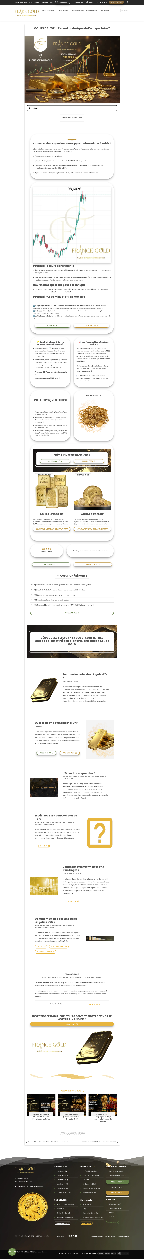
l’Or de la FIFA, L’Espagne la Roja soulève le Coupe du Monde (103, 1118)
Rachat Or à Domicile (63, 1213)
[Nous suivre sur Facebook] (100, 2)
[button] (124, 10)
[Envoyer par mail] (72, 1133)
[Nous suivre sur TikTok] (104, 2)
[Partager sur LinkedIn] (79, 1133)
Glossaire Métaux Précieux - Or (93, 1217)
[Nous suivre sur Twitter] (58, 1004)
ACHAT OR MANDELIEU (23, 1181)
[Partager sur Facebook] (61, 1133)
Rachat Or (63, 11)
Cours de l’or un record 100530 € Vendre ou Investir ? (97, 1142)
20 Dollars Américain (90, 1184)
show (80, 117)
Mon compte (87, 1204)
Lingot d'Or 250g (62, 1180)
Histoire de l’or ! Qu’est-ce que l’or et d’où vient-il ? (72, 1117)
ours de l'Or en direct (116, 1171)
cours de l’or (39, 362)
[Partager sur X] (64, 1133)
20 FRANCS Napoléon (90, 1171)
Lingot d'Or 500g (62, 1175)
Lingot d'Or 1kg (62, 1171)
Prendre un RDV (41, 372)
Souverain (86, 1180)
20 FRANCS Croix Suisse (91, 1175)
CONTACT (105, 11)
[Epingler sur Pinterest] (75, 1133)
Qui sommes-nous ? (115, 1204)
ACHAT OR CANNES (22, 1178)
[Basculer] (32, 585)
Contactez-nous (82, 366)
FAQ (84, 1209)
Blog (84, 1213)
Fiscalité (111, 1212)
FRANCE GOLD (84, 376)
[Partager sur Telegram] (83, 1133)
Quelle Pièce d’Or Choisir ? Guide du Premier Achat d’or (41, 1117)
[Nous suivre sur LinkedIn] (61, 1004)
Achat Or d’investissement (65, 1204)
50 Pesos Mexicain (89, 1192)
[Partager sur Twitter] (68, 1133)
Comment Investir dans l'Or (117, 1175)
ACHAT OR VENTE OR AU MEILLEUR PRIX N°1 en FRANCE (78, 1253)
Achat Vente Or (49, 11)
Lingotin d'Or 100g (63, 1184)
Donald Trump (47, 308)
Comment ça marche (115, 1208)
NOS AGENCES (91, 11)
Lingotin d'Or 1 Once (64, 1192)
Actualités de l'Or (92, 1213)
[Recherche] (127, 2)
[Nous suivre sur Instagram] (102, 2)
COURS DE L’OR (78, 11)
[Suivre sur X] (106, 2)
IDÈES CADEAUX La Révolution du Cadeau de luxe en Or (48, 1142)
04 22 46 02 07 (55, 378)
